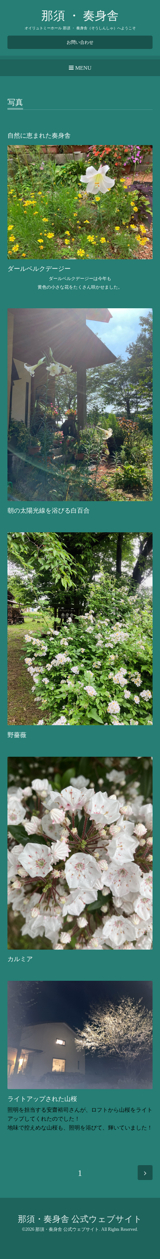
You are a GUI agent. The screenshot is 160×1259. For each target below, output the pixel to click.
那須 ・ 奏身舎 (80, 15)
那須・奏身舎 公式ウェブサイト (80, 1219)
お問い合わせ (80, 42)
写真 (15, 103)
